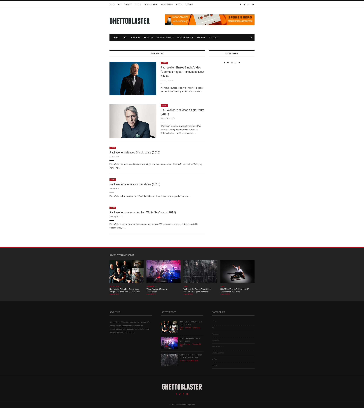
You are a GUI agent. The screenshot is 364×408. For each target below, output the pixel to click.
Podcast (127, 4)
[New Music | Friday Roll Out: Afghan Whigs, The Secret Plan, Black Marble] (126, 272)
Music (111, 4)
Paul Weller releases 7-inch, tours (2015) (134, 152)
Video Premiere (151, 286)
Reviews (138, 4)
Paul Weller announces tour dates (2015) (134, 184)
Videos (164, 63)
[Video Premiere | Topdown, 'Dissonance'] (163, 272)
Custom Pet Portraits (217, 83)
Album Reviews (114, 286)
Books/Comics (167, 4)
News (113, 148)
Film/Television (150, 4)
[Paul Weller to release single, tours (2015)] (132, 121)
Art (119, 4)
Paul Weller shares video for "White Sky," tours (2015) (142, 212)
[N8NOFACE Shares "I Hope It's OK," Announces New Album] (237, 272)
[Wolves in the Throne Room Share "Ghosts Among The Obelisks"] (200, 272)
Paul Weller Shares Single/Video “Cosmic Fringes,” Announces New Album (182, 72)
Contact (189, 4)
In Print (179, 4)
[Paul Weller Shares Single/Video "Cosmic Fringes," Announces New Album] (132, 78)
